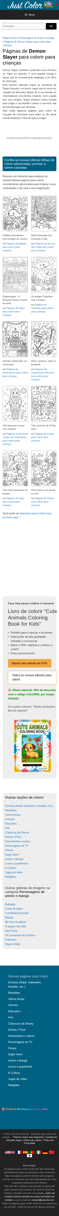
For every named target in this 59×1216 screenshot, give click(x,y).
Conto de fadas (14, 908)
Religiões (10, 876)
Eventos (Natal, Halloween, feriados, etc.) (29, 805)
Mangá (9, 917)
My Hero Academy (15, 922)
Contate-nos (51, 1137)
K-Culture (10, 868)
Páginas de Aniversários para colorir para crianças (15, 372)
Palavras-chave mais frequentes (28, 1137)
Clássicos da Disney (17, 832)
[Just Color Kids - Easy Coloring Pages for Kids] (10, 1152)
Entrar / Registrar (50, 4)
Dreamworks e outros (17, 841)
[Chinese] (51, 1152)
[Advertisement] (29, 558)
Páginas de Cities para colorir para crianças (14, 311)
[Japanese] (29, 1155)
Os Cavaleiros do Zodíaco (20, 935)
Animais (10, 819)
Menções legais (14, 1140)
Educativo (11, 823)
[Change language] (56, 4)
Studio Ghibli (12, 944)
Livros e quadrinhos (16, 863)
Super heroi (12, 854)
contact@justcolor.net (42, 1200)
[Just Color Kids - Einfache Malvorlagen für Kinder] (45, 1152)
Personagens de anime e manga (36, 37)
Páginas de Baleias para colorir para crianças (14, 247)
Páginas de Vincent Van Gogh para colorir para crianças (43, 247)
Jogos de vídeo (14, 872)
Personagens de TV (16, 845)
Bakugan (10, 904)
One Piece (11, 930)
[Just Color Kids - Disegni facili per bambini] (38, 1152)
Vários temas (12, 814)
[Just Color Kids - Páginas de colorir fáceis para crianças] (32, 1152)
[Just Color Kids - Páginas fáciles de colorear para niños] (25, 1152)
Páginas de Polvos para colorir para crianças (42, 501)
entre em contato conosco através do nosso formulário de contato (30, 1196)
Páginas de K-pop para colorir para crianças (42, 437)
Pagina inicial (10, 37)
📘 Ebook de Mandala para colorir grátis (25, 1109)
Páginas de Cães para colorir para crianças (13, 501)
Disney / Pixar (13, 837)
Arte (7, 828)
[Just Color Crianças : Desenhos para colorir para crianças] (30, 4)
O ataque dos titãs (15, 926)
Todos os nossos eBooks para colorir (31, 677)
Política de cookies (32, 1140)
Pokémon (10, 939)
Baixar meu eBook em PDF (30, 663)
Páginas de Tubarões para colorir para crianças (42, 308)
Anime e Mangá (14, 859)
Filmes (9, 850)
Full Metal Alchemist (17, 913)
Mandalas (11, 810)
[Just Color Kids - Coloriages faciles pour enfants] (18, 1152)
